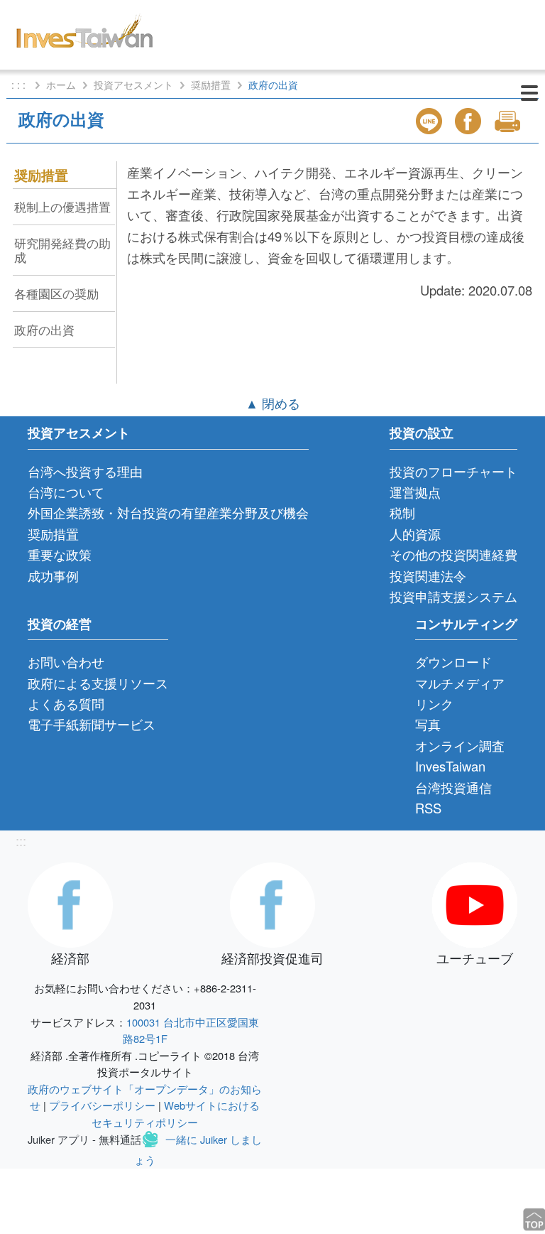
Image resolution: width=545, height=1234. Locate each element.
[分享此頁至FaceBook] (470, 121)
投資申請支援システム (453, 596)
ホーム (61, 84)
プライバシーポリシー (102, 1105)
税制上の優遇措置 (62, 206)
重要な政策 (60, 554)
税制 (402, 512)
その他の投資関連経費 (453, 554)
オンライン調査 (460, 745)
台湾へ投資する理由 (85, 471)
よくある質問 (66, 703)
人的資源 (415, 533)
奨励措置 (211, 84)
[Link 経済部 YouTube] (474, 903)
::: (21, 840)
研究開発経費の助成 (62, 250)
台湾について (66, 491)
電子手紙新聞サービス (91, 724)
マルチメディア (460, 682)
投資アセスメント (133, 84)
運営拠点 (415, 491)
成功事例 (53, 575)
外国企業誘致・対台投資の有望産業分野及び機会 (168, 512)
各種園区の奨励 (56, 293)
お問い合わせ (66, 661)
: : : (19, 84)
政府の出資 (44, 329)
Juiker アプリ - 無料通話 (84, 1139)
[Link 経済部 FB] (70, 903)
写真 (428, 724)
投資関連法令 (428, 575)
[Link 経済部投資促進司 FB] (272, 903)
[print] (509, 121)
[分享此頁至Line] (430, 121)
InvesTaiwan (450, 766)
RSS (428, 808)
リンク (434, 703)
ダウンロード (453, 661)
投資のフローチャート (453, 471)
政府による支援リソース (98, 682)
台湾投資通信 (453, 787)
